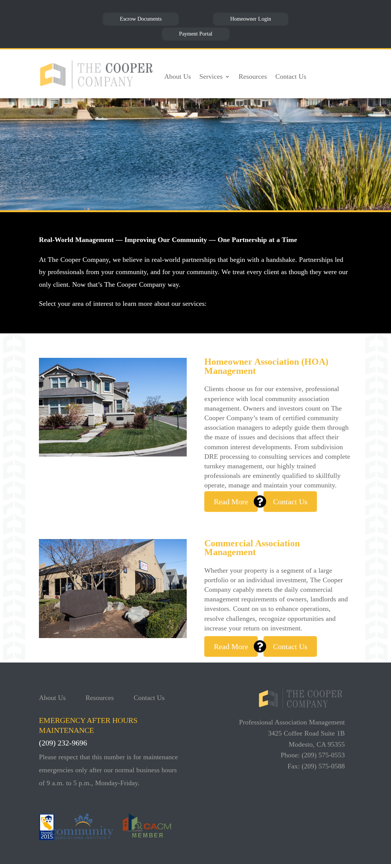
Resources (253, 76)
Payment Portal (195, 34)
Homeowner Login (250, 19)
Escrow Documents (141, 19)
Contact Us (290, 76)
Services (211, 76)
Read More (231, 501)
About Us (177, 76)
